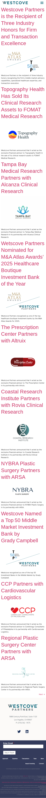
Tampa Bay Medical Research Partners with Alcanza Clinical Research (21, 177)
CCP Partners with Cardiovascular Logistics (22, 590)
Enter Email (8, 743)
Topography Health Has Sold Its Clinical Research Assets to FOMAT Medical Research (23, 102)
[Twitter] (19, 731)
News (42, 758)
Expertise (15, 758)
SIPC (27, 776)
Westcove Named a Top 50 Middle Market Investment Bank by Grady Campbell (22, 527)
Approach (5, 758)
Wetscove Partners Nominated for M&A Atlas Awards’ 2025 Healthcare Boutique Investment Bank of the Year (22, 263)
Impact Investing (30, 763)
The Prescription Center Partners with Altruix (20, 334)
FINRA (24, 776)
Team (34, 758)
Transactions (25, 758)
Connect (41, 763)
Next (42, 694)
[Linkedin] (27, 731)
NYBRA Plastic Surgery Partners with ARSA (20, 470)
